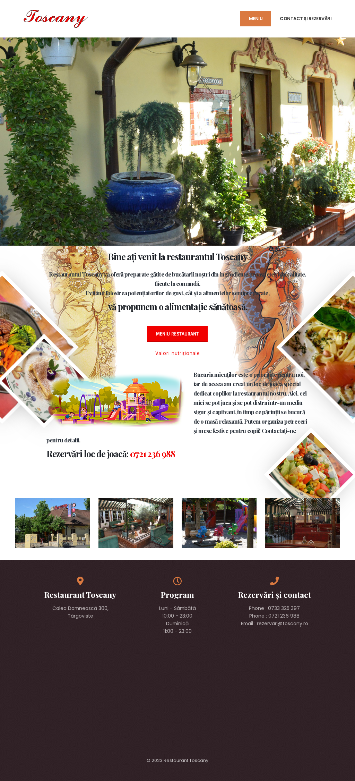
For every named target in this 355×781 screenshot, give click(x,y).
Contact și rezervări (305, 18)
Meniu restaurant (177, 334)
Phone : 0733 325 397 (274, 608)
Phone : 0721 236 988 (274, 615)
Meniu (256, 18)
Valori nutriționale (177, 353)
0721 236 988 (152, 453)
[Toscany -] (55, 18)
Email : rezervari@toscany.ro (274, 623)
